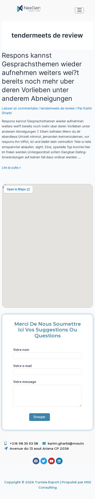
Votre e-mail (22, 366)
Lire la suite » (11, 168)
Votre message (24, 382)
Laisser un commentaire (20, 108)
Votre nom (21, 350)
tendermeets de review (57, 108)
